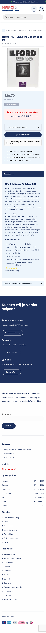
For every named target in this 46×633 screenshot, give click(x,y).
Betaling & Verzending (12, 558)
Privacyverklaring (10, 599)
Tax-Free (7, 571)
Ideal (6, 542)
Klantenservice (9, 554)
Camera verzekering (11, 518)
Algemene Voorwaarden (13, 587)
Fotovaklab (8, 534)
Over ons (7, 583)
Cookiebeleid (9, 591)
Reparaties (8, 567)
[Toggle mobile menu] (34, 9)
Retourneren (8, 563)
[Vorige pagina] (3, 30)
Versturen (9, 426)
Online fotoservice (11, 538)
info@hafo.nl (11, 372)
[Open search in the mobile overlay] (23, 17)
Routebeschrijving (12, 333)
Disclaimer (8, 595)
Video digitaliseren (11, 530)
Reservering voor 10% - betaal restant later (24, 142)
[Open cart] (41, 8)
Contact (7, 579)
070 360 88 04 (11, 352)
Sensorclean (8, 526)
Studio (6, 522)
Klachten (7, 575)
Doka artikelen (11, 30)
